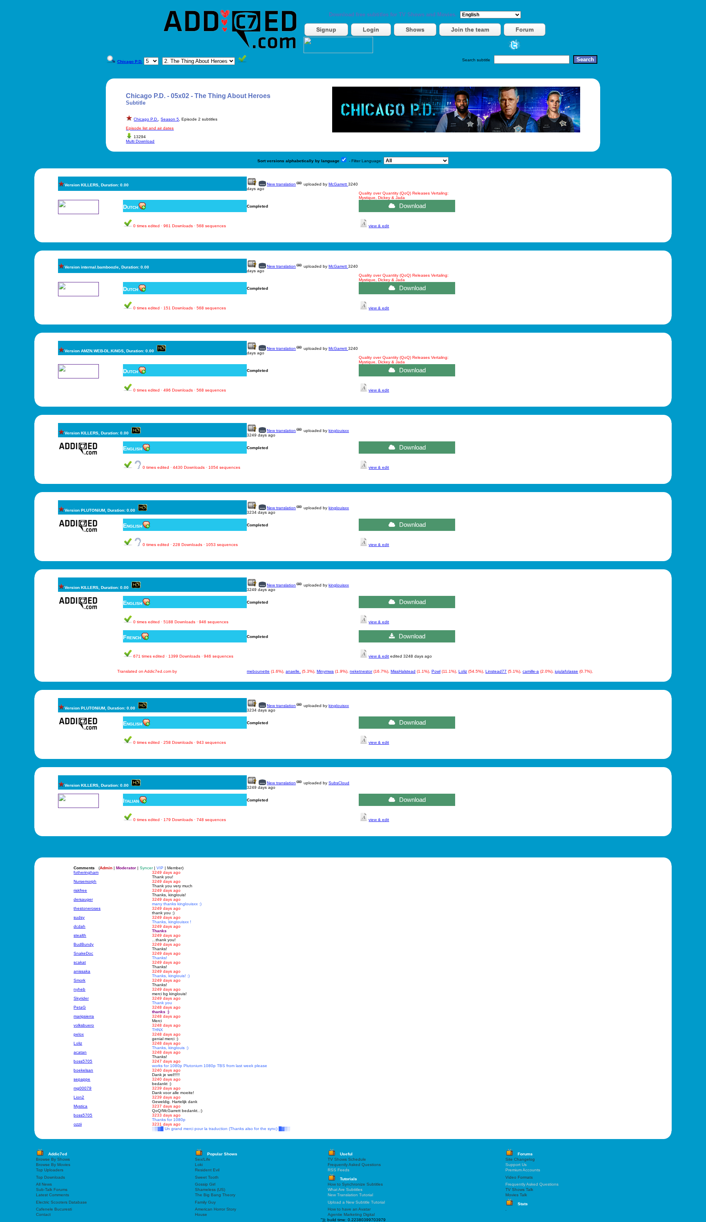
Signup (326, 29)
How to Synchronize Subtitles (355, 1184)
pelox (79, 1034)
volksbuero (84, 1025)
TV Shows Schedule (347, 1159)
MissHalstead (403, 671)
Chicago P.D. (146, 119)
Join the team (470, 29)
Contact (43, 1214)
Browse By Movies (53, 1164)
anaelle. (293, 671)
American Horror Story (215, 1209)
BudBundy (84, 944)
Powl (435, 671)
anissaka (82, 971)
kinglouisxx (338, 430)
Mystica (80, 1106)
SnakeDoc (83, 953)
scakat (80, 962)
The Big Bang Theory (215, 1195)
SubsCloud (338, 783)
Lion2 (79, 1097)
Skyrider (81, 998)
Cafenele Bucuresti (54, 1209)
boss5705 (83, 1061)
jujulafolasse (566, 671)
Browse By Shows (53, 1159)
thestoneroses (87, 908)
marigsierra (84, 1016)
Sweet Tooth (207, 1177)
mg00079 (83, 1088)
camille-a (531, 671)
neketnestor (361, 671)
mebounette (258, 671)
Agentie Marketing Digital (351, 1214)
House (201, 1214)
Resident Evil (207, 1170)
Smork (79, 980)
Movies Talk (516, 1195)
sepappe (82, 1079)
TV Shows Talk (519, 1189)
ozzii (78, 1124)
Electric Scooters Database (61, 1202)
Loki (199, 1164)
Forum (525, 29)
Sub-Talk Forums (51, 1189)
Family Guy (205, 1202)
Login (371, 29)
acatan (80, 1052)
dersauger (83, 899)
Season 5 (170, 119)
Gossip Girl (205, 1184)
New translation (281, 184)
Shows (415, 29)
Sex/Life (202, 1159)
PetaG (80, 1007)
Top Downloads (50, 1177)
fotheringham (86, 872)
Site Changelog (520, 1159)
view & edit (379, 226)
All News (44, 1184)
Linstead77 (496, 671)
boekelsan (83, 1070)
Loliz (462, 671)
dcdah (79, 926)
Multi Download (140, 141)
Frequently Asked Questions (354, 1164)
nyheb (79, 989)
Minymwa (325, 671)
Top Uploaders (49, 1170)
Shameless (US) (210, 1189)
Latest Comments (52, 1195)
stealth (80, 935)
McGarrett (338, 184)
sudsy (79, 917)
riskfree (80, 890)
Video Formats (519, 1177)
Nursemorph (85, 881)
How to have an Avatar (349, 1209)
